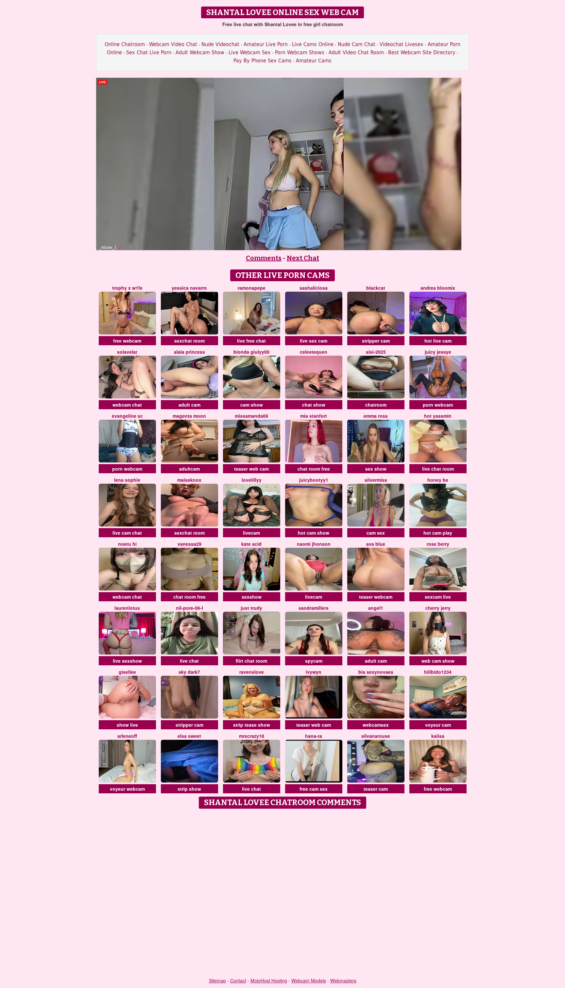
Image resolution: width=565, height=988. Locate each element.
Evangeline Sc (127, 416)
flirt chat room (251, 660)
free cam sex (314, 789)
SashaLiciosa (314, 287)
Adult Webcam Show (200, 52)
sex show (375, 468)
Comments (264, 258)
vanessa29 (189, 544)
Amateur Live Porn (266, 44)
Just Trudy (251, 608)
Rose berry (438, 544)
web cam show (437, 660)
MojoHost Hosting (268, 980)
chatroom (375, 404)
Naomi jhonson (314, 544)
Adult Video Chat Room (356, 52)
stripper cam (376, 340)
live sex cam (313, 340)
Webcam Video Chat (173, 44)
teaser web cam (251, 468)
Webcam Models (308, 980)
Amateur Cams (314, 60)
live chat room (438, 468)
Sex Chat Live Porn (148, 52)
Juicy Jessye (438, 351)
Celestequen (313, 351)
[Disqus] (283, 893)
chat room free (314, 468)
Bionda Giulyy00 (251, 351)
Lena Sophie (127, 480)
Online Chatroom (125, 44)
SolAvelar (127, 351)
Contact (238, 980)
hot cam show (313, 532)
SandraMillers (314, 608)
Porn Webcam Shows (299, 52)
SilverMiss (376, 480)
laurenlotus (127, 608)
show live (127, 724)
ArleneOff (127, 736)
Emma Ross (376, 416)
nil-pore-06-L (189, 608)
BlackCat (375, 287)
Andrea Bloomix (437, 287)
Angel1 (375, 608)
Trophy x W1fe (127, 287)
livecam (251, 532)
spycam (313, 660)
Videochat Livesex (401, 44)
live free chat (251, 340)
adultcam (189, 468)
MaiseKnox (189, 480)
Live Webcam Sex (250, 52)
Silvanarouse (375, 736)
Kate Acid (251, 544)
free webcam (127, 340)
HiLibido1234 (438, 672)
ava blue (375, 544)
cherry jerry (438, 608)
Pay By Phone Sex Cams (262, 60)
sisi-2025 (376, 351)
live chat (189, 660)
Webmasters (343, 980)
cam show (251, 404)
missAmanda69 (251, 416)
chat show (313, 404)
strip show (189, 789)
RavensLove (251, 672)
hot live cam (438, 340)
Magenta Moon (189, 416)
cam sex (376, 532)
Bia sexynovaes (375, 672)
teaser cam (376, 789)
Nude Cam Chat (356, 44)
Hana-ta (313, 736)
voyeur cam (438, 724)
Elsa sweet (189, 736)
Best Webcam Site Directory (421, 52)
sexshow (252, 596)
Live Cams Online (313, 44)
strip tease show (251, 724)
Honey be (437, 480)
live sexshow (127, 660)
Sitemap (217, 980)
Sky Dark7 (189, 672)
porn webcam (438, 404)
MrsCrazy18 (251, 736)
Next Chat (303, 258)
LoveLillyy (252, 480)
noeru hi (127, 544)
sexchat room (189, 340)
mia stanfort (313, 416)
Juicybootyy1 (313, 480)
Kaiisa (437, 736)
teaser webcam (375, 596)
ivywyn (313, 672)
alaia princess (189, 351)
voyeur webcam (127, 789)
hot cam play (437, 532)
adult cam (189, 404)
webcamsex (376, 724)
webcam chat (127, 404)
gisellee (127, 672)
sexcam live (438, 596)
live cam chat (127, 532)
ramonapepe (251, 287)
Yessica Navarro (189, 287)
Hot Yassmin (438, 416)
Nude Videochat (220, 44)
